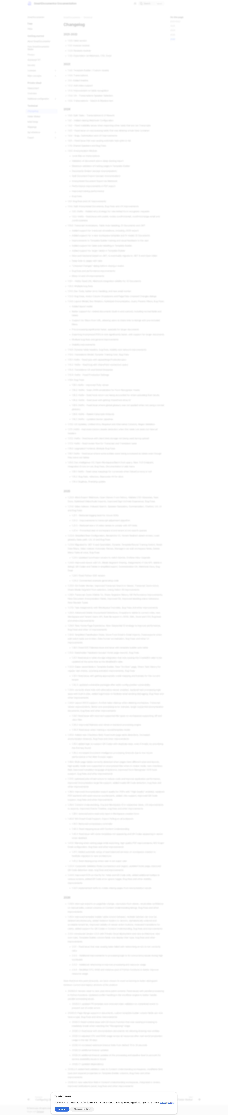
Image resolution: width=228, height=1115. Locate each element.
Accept (62, 1109)
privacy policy (166, 1102)
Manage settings (82, 1109)
